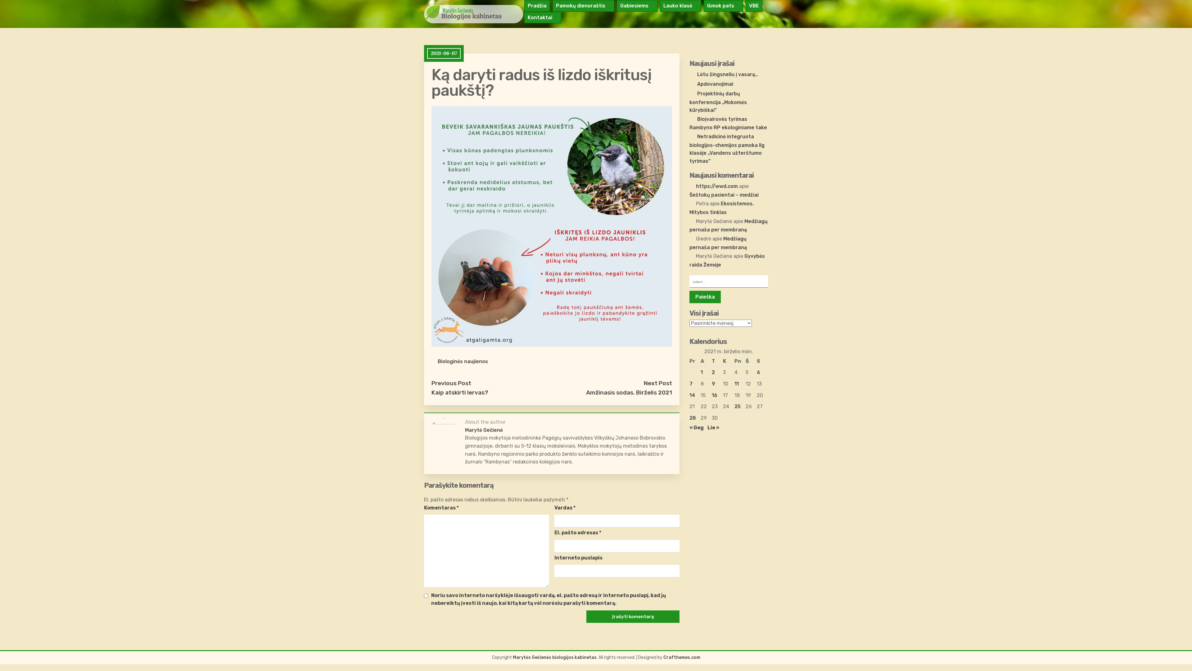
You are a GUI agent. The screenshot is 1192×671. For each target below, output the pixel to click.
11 (736, 384)
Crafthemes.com (681, 657)
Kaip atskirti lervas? (459, 392)
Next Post (658, 383)
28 (692, 418)
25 (737, 406)
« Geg (696, 428)
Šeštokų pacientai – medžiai (724, 195)
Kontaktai (540, 18)
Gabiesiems (634, 6)
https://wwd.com (717, 186)
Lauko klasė (677, 6)
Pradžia (537, 6)
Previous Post (451, 383)
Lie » (713, 428)
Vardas (565, 508)
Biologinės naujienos (463, 361)
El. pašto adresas (577, 533)
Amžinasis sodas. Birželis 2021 (629, 392)
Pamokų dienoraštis (580, 6)
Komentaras (441, 508)
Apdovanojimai (715, 84)
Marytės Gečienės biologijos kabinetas (555, 657)
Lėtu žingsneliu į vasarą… (727, 74)
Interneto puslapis (578, 558)
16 (714, 395)
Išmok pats (720, 6)
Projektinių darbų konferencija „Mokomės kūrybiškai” (718, 102)
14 (692, 395)
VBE (754, 6)
